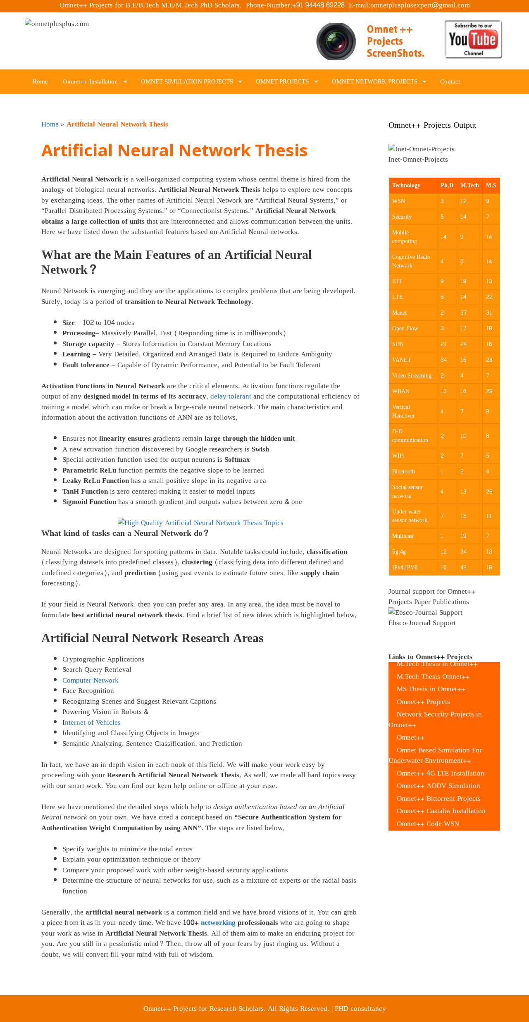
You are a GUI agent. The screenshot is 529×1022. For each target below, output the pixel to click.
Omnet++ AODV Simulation (438, 775)
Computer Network (90, 680)
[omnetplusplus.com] (57, 25)
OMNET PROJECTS (282, 81)
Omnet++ (410, 727)
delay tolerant (231, 396)
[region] (444, 155)
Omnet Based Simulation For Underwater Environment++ (435, 745)
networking (219, 922)
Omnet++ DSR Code (427, 825)
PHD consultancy (360, 1008)
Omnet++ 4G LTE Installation (440, 762)
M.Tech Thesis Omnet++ (433, 665)
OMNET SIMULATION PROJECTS (187, 81)
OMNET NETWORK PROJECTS (374, 81)
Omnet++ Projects (423, 691)
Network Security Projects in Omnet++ (435, 709)
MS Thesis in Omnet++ (431, 678)
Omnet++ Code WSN (428, 813)
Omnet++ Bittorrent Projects (439, 787)
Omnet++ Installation (90, 81)
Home (40, 81)
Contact (450, 81)
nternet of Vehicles (93, 722)
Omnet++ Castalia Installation (441, 800)
